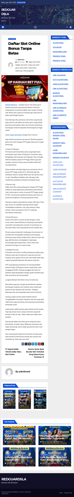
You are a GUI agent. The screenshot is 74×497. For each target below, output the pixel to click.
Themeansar (4, 493)
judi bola (8, 454)
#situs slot (31, 65)
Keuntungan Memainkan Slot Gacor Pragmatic (54, 437)
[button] (67, 27)
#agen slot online (34, 62)
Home (61, 493)
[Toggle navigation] (35, 27)
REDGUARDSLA (11, 105)
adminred (21, 59)
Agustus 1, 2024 (47, 441)
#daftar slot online (21, 65)
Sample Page (68, 493)
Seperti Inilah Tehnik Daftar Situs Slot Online (13, 351)
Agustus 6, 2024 (12, 441)
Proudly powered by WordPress (10, 492)
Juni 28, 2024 (46, 463)
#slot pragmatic (28, 71)
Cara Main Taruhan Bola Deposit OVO (18, 458)
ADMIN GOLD (23, 441)
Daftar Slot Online (16, 135)
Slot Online (12, 38)
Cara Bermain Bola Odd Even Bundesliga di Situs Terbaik (54, 460)
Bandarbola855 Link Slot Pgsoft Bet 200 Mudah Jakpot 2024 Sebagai (18, 438)
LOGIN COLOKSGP (60, 169)
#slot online (24, 68)
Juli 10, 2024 (11, 463)
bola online (44, 454)
